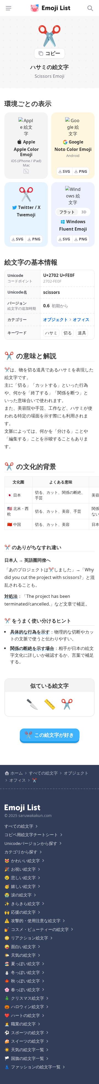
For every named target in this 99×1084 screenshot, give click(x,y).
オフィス (81, 319)
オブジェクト (55, 319)
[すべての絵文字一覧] (90, 8)
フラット (67, 211)
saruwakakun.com (35, 815)
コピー (52, 53)
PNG (83, 171)
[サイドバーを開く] (8, 8)
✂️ (67, 704)
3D (83, 211)
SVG (66, 171)
